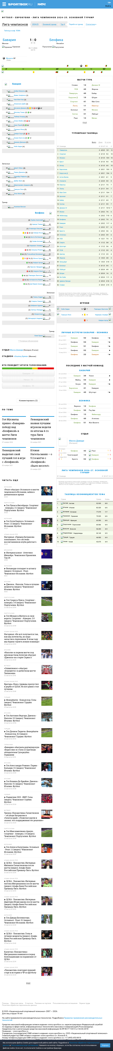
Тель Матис (18, 194)
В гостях (108, 142)
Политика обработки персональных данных (19, 1005)
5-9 (107, 235)
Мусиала (9, 58)
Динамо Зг (63, 208)
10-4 (107, 158)
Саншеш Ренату (37, 250)
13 (58, 196)
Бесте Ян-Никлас (37, 237)
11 (58, 189)
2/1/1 (103, 185)
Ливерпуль (63, 150)
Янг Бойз (63, 277)
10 (111, 154)
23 (58, 235)
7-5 (107, 185)
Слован (62, 285)
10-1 (107, 150)
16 (58, 208)
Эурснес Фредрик (36, 267)
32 (58, 269)
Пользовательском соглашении (24, 1045)
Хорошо (105, 1045)
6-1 (107, 177)
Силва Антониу (37, 241)
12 (111, 150)
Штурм (62, 273)
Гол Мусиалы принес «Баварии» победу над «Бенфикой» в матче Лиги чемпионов (13, 429)
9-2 (107, 154)
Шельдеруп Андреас (35, 318)
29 (58, 258)
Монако (62, 158)
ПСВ (61, 239)
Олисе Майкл (18, 121)
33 (58, 273)
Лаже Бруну (38, 336)
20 (58, 223)
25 (58, 243)
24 (58, 239)
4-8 (107, 258)
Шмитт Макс (18, 168)
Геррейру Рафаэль (20, 177)
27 (58, 250)
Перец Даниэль (19, 172)
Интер (62, 166)
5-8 (107, 243)
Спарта (62, 243)
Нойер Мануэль (19, 91)
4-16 (107, 281)
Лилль (62, 189)
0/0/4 (103, 269)
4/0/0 (103, 150)
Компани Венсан (20, 207)
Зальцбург (63, 262)
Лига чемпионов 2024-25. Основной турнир (63, 17)
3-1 (107, 196)
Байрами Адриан (37, 305)
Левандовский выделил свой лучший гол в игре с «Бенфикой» (13, 456)
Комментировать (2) (28, 400)
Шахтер (62, 254)
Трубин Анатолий (37, 220)
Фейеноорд (63, 216)
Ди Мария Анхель (36, 284)
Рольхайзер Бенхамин (35, 254)
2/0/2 (103, 212)
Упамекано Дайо (20, 104)
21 (58, 227)
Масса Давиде (16, 350)
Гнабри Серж (18, 134)
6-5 (107, 200)
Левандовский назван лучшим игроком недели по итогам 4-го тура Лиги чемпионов (40, 429)
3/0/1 (103, 169)
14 (58, 200)
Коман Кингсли (19, 138)
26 (58, 246)
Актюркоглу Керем (36, 280)
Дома (100, 142)
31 (58, 266)
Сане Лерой (18, 125)
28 (58, 254)
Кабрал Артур (38, 263)
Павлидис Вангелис (36, 275)
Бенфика (56, 40)
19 (58, 219)
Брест (62, 162)
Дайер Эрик (18, 181)
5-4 (107, 189)
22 (58, 231)
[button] (16, 24)
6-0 (107, 166)
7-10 (107, 216)
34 (58, 277)
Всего (94, 142)
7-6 (107, 212)
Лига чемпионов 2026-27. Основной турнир (85, 471)
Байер (62, 200)
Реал (61, 227)
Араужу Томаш (37, 224)
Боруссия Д (64, 173)
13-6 (107, 173)
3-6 (107, 231)
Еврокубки (22, 17)
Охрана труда (84, 1003)
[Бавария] (3, 66)
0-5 (107, 266)
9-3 (107, 162)
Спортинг (63, 154)
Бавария (9, 40)
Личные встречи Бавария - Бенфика (84, 332)
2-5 (107, 254)
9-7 (107, 227)
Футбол (7, 17)
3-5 (107, 250)
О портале (29, 1003)
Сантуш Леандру (37, 310)
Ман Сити (63, 192)
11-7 (107, 223)
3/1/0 (103, 154)
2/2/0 (103, 181)
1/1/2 (103, 243)
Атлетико (63, 235)
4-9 (107, 269)
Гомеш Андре (38, 297)
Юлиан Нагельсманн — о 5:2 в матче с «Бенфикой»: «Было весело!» (41, 458)
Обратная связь (17, 1003)
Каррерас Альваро (36, 246)
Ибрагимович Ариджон (22, 185)
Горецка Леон (19, 189)
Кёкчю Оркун (38, 258)
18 (58, 216)
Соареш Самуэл (37, 301)
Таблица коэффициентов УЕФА (85, 494)
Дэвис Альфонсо (20, 95)
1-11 (107, 277)
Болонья (62, 266)
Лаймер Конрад (19, 117)
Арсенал (62, 196)
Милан (62, 212)
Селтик (62, 204)
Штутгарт (63, 246)
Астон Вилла (64, 177)
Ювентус (63, 185)
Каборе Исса (38, 233)
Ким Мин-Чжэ (19, 100)
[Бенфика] (3, 72)
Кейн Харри (18, 146)
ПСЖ (61, 250)
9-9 (107, 204)
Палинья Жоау (19, 129)
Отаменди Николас (36, 228)
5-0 (107, 181)
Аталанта (63, 181)
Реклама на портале (43, 1003)
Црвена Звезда (65, 281)
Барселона (63, 169)
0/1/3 (103, 266)
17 (58, 212)
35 (58, 281)
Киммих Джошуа (20, 142)
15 (58, 204)
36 (58, 285)
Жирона (62, 258)
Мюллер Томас (19, 112)
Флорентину (38, 314)
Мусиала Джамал (20, 108)
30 (58, 262)
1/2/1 (103, 239)
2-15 (107, 285)
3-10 (107, 262)
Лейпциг (63, 269)
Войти (108, 6)
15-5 (107, 169)
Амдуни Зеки (38, 271)
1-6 (107, 273)
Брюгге (62, 231)
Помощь (5, 1003)
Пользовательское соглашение (65, 1003)
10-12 (108, 208)
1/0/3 (103, 258)
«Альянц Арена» (21, 356)
